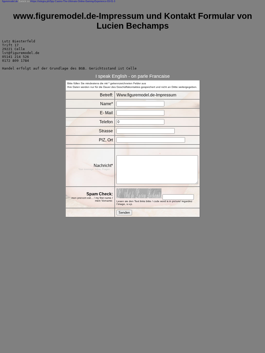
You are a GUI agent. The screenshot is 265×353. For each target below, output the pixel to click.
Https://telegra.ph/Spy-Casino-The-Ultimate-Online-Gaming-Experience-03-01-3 (72, 1)
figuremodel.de (10, 1)
